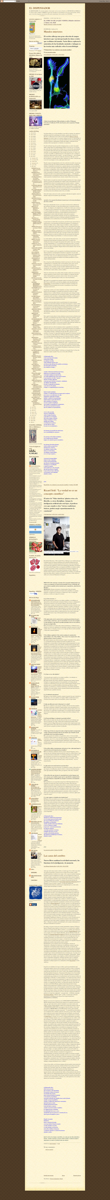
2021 (32, 141)
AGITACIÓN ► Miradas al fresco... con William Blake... (36, 330)
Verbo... (32, 869)
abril (33, 410)
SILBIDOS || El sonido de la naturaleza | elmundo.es (37, 293)
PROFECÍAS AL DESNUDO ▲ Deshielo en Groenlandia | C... (36, 208)
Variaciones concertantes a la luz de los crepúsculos (40, 837)
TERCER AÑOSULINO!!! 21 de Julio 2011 (40, 855)
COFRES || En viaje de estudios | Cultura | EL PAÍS (37, 245)
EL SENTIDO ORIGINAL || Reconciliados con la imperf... (37, 186)
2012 (32, 156)
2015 (32, 151)
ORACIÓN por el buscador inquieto (36, 218)
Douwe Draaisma (55, 903)
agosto (33, 164)
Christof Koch (47, 283)
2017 (32, 148)
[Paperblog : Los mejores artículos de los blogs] (33, 594)
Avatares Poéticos (34, 798)
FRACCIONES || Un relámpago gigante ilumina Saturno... (36, 255)
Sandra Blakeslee (73, 931)
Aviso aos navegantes (35, 822)
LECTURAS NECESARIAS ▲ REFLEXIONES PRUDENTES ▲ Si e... (37, 284)
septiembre (34, 163)
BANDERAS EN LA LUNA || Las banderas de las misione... (37, 174)
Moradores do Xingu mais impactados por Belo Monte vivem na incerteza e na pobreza (36, 772)
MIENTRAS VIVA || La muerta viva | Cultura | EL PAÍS (37, 199)
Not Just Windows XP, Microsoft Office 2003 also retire (36, 788)
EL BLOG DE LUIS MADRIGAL (35, 683)
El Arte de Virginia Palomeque (35, 697)
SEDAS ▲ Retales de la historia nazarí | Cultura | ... (37, 334)
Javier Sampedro (47, 54)
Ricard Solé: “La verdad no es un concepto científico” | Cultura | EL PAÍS (61, 484)
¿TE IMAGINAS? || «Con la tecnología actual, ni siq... (37, 182)
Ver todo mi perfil (32, 522)
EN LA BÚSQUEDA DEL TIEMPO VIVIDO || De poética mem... (37, 191)
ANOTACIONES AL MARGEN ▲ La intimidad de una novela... (36, 260)
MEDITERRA (34, 872)
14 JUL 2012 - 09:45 (62, 866)
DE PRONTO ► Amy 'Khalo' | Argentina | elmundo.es (36, 169)
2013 (32, 154)
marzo (33, 412)
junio (33, 407)
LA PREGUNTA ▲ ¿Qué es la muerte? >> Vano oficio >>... (37, 377)
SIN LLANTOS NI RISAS (40, 755)
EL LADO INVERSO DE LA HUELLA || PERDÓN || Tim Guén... (37, 352)
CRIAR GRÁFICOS (40, 740)
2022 (32, 139)
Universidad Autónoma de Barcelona (68, 881)
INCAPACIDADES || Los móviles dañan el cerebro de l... (36, 306)
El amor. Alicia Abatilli (39, 619)
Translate (39, 50)
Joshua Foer (48, 1016)
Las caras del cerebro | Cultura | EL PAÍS (53, 850)
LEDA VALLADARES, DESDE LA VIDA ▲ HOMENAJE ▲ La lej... (36, 214)
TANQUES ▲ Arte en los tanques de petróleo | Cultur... (37, 265)
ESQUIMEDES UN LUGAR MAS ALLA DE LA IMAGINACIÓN (36, 752)
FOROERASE (34, 708)
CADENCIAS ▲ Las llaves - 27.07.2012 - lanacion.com (36, 204)
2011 (32, 417)
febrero (33, 413)
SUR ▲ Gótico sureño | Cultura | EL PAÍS (36, 373)
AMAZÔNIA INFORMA (36, 769)
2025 (32, 134)
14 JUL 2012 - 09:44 (58, 54)
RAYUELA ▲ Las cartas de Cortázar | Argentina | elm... (37, 279)
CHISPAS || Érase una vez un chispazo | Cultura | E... (37, 228)
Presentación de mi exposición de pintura (35, 800)
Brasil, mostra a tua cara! (36, 821)
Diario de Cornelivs (35, 644)
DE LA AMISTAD (35, 252)
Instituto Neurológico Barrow (57, 934)
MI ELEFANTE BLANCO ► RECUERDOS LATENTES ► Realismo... (37, 321)
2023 (32, 138)
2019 (32, 144)
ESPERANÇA (40, 807)
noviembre (34, 159)
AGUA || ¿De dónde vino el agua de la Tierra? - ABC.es (37, 302)
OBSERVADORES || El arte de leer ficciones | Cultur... (36, 195)
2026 (32, 133)
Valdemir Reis (34, 737)
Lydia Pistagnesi (34, 833)
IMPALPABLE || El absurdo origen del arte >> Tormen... (37, 343)
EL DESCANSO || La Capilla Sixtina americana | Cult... (36, 236)
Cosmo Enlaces (34, 880)
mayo (33, 408)
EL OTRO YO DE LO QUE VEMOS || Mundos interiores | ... (37, 297)
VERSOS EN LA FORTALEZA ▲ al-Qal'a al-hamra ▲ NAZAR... (36, 274)
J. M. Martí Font (47, 514)
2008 (32, 422)
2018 (32, 146)
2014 (32, 153)
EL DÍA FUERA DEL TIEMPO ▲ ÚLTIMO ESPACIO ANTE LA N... (37, 222)
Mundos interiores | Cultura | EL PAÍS (52, 24)
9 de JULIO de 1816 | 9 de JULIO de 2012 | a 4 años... (36, 347)
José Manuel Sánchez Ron (50, 866)
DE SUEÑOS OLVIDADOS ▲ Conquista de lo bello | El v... (37, 403)
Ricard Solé (72, 960)
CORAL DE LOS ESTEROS (34, 785)
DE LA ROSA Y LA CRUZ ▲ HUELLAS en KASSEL (36, 398)
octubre (33, 161)
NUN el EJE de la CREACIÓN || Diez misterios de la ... (36, 366)
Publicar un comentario (49, 1149)
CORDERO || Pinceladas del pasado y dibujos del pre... (36, 357)
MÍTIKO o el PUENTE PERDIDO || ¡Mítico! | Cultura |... (37, 232)
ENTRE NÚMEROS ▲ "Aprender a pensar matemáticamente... (36, 390)
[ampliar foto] (57, 108)
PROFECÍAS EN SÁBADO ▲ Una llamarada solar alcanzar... (36, 315)
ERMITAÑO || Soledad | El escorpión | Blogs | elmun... (36, 370)
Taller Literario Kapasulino (34, 851)
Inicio (63, 1175)
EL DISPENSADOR (39, 8)
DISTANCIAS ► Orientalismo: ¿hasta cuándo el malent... (36, 339)
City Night (40, 699)
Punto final (33, 729)
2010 (32, 418)
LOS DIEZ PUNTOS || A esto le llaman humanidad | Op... (36, 178)
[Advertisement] (57, 1162)
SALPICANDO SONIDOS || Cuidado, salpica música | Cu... (37, 249)
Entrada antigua (77, 1175)
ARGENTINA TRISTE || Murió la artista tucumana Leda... (36, 310)
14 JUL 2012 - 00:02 (58, 514)
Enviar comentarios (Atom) (56, 1178)
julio (33, 166)
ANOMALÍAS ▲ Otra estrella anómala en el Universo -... (36, 269)
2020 (32, 143)
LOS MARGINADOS (35, 600)
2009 (32, 420)
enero (33, 415)
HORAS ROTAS (34, 627)
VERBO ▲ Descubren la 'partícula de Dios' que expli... (37, 381)
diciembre (34, 158)
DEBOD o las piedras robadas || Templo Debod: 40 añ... (36, 240)
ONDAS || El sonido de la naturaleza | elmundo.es (37, 361)
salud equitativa (35, 466)
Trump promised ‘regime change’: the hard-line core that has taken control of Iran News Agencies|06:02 (36, 603)
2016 (32, 149)
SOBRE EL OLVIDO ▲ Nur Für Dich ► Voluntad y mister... (36, 326)
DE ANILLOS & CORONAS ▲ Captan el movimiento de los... (37, 386)
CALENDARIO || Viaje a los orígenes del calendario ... (36, 289)
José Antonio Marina (49, 994)
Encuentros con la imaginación (34, 728)
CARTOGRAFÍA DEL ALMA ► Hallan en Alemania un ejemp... (36, 394)
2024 (32, 136)
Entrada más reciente (48, 1175)
